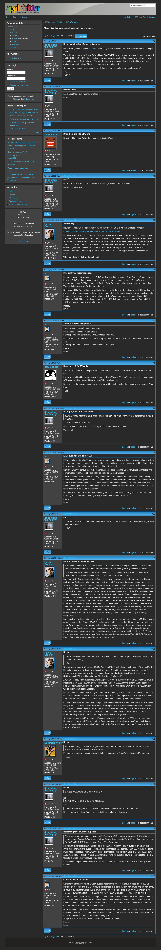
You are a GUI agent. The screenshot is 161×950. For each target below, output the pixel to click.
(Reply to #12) (70, 649)
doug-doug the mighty (50, 45)
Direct (15, 99)
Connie (92, 48)
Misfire (14, 38)
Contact (152, 17)
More (38, 132)
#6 (154, 270)
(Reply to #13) (71, 739)
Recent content (15, 58)
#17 (153, 876)
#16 (153, 828)
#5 (154, 220)
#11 (153, 514)
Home (8, 17)
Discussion (57, 22)
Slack (14, 41)
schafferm (11, 164)
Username (12, 69)
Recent (24, 17)
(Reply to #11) (70, 558)
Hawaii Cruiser (48, 225)
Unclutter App (28, 99)
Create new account (18, 82)
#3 (154, 131)
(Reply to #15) (70, 828)
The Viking (11, 180)
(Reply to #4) (70, 220)
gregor (10, 171)
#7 (154, 320)
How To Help (128, 17)
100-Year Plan (140, 17)
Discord (15, 35)
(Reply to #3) (70, 176)
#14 (153, 739)
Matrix (14, 33)
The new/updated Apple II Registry (21, 162)
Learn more (11, 47)
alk (46, 273)
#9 (154, 408)
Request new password (19, 85)
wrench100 (11, 158)
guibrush (10, 149)
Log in (45, 35)
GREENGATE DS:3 (17, 129)
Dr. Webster (51, 134)
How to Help (23, 241)
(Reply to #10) (70, 514)
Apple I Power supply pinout (21, 116)
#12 (153, 558)
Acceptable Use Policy (18, 204)
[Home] (23, 13)
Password (11, 75)
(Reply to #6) (70, 320)
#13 (153, 649)
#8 (154, 363)
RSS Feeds (13, 198)
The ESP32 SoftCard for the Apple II (24, 119)
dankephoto (51, 367)
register (54, 35)
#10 (153, 452)
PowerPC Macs (71, 22)
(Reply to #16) (70, 876)
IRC (13, 30)
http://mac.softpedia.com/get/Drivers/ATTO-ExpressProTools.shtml (92, 232)
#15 (153, 784)
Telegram (15, 44)
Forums (16, 17)
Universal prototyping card (17, 168)
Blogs (11, 191)
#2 (154, 86)
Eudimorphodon (53, 742)
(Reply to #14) (70, 784)
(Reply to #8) (70, 408)
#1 (154, 41)
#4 (154, 176)
